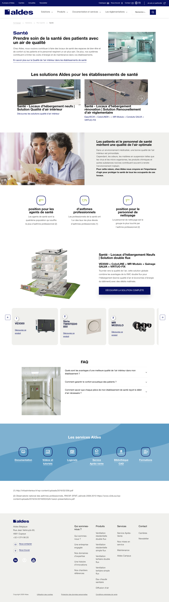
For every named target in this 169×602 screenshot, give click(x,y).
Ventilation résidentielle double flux (101, 536)
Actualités (31, 3)
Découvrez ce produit (20, 332)
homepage (17, 23)
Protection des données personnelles (74, 595)
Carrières (143, 533)
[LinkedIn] (16, 560)
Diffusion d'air (102, 588)
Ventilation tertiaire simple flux (103, 571)
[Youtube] (33, 560)
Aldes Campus (124, 556)
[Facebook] (25, 560)
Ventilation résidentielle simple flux (101, 548)
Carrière (21, 3)
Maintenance (123, 550)
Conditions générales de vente (106, 595)
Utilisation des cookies (45, 595)
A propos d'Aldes (8, 3)
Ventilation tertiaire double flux (103, 559)
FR (139, 3)
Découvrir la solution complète (124, 291)
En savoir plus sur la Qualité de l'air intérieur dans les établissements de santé (49, 60)
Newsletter (43, 3)
